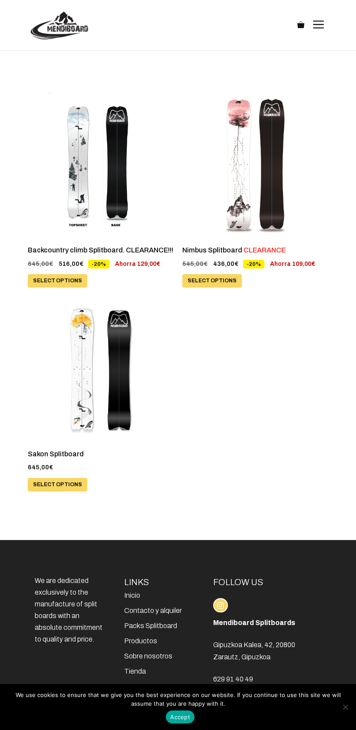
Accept (180, 717)
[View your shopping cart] (301, 25)
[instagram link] (220, 605)
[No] (345, 707)
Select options (57, 281)
